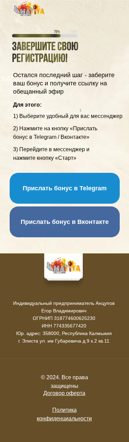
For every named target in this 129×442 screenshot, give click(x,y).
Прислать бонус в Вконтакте (65, 221)
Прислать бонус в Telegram (65, 188)
